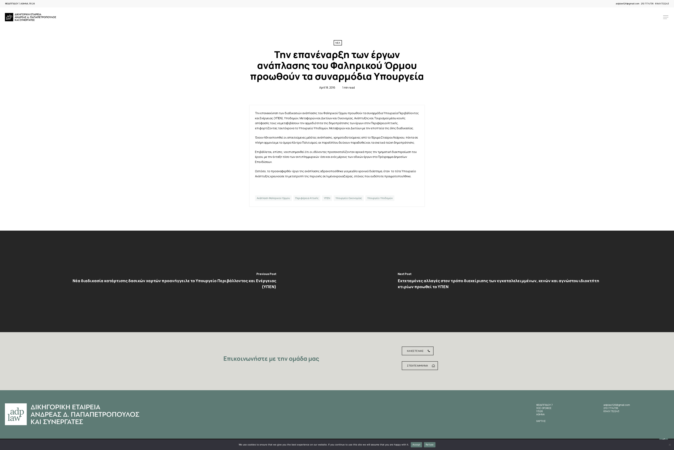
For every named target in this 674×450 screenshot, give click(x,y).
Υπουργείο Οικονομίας (348, 198)
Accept (416, 444)
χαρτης (541, 421)
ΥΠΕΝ (327, 198)
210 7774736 (647, 3)
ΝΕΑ (337, 42)
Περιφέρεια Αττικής (307, 198)
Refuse (430, 444)
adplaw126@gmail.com (627, 3)
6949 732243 (662, 3)
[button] (666, 17)
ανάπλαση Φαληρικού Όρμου (273, 198)
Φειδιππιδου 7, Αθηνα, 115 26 (20, 3)
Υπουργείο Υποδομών (380, 198)
